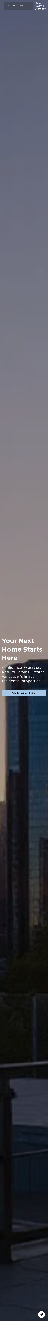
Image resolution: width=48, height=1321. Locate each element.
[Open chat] (41, 1314)
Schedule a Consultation (24, 693)
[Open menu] (42, 5)
